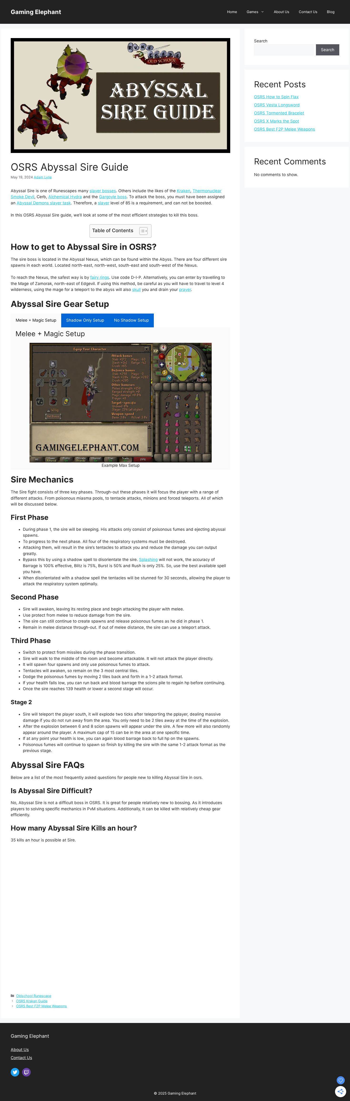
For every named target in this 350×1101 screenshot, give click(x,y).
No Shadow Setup (131, 320)
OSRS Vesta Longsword (277, 105)
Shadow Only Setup (85, 320)
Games (252, 12)
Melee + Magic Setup (36, 320)
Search (260, 41)
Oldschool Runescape (33, 996)
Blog (331, 12)
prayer (185, 289)
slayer (103, 203)
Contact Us (308, 12)
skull (136, 289)
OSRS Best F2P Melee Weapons (41, 1006)
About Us (281, 12)
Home (232, 12)
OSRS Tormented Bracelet (279, 113)
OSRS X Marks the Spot (276, 121)
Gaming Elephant (36, 11)
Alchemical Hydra (65, 196)
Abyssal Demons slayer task (44, 203)
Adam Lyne (43, 177)
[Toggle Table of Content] (141, 231)
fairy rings (99, 277)
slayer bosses (103, 190)
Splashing (148, 559)
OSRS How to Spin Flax (276, 96)
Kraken (183, 190)
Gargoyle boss (113, 196)
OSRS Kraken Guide (31, 1001)
